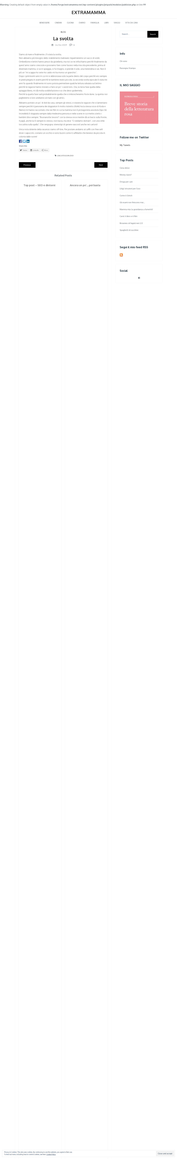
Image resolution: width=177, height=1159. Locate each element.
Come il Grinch (126, 195)
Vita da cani (131, 22)
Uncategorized (65, 156)
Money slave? (126, 175)
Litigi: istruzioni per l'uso (130, 188)
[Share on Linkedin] (28, 141)
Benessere (45, 22)
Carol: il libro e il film (128, 216)
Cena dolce (125, 168)
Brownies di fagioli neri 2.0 (131, 223)
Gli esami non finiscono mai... (132, 202)
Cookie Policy (51, 1154)
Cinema (58, 22)
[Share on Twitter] (24, 141)
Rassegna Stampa (128, 68)
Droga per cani (126, 182)
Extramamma (89, 12)
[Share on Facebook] (20, 141)
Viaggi (117, 22)
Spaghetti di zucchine (129, 230)
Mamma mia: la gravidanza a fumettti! (136, 209)
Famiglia (95, 22)
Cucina (70, 22)
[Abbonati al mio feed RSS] (121, 254)
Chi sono (123, 61)
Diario (82, 22)
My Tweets (125, 145)
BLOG (63, 32)
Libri (106, 22)
